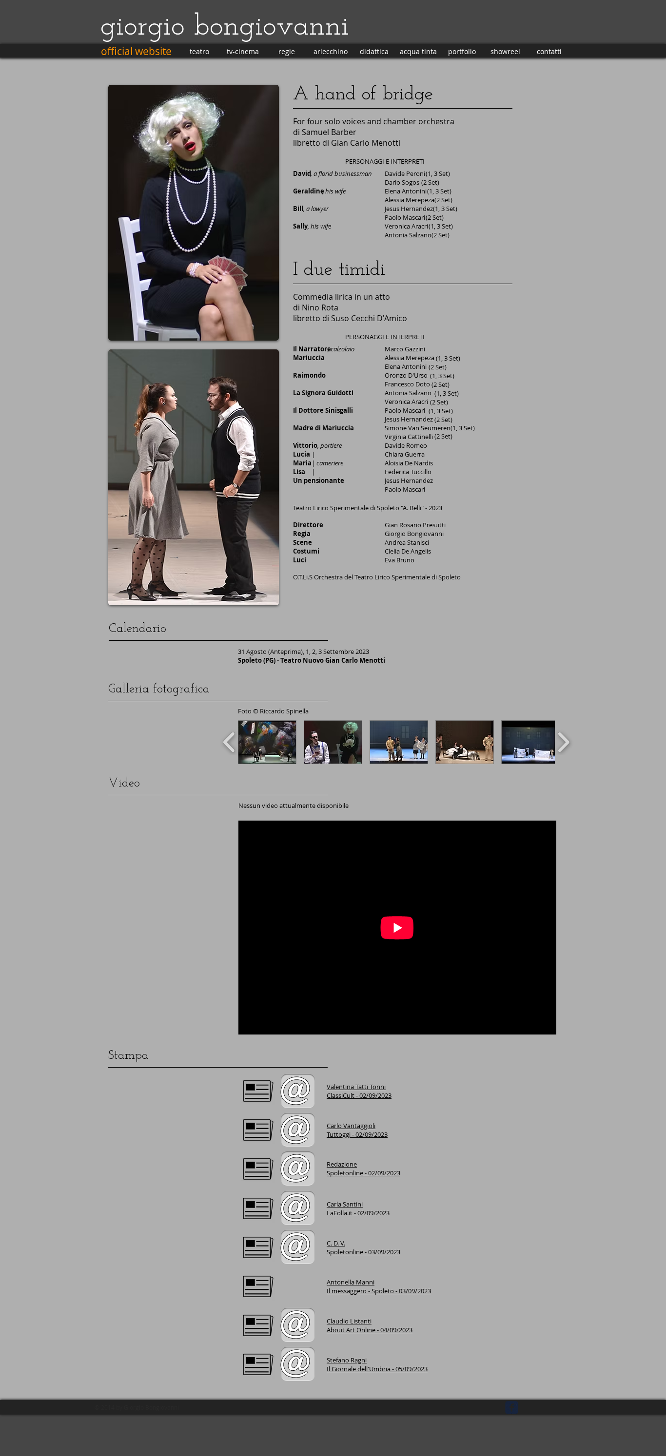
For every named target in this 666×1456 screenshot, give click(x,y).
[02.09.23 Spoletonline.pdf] (257, 1170)
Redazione (342, 1164)
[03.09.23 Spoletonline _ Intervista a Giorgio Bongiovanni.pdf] (257, 1248)
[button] (267, 742)
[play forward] (563, 742)
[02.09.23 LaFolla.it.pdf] (257, 1209)
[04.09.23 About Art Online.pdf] (257, 1326)
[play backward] (229, 742)
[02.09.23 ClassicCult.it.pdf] (257, 1092)
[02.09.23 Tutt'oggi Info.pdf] (257, 1131)
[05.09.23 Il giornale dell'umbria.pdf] (257, 1365)
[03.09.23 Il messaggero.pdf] (257, 1287)
